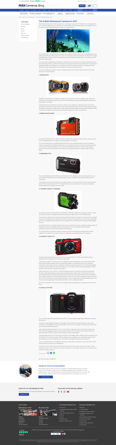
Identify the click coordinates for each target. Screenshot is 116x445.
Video (49, 10)
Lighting (59, 10)
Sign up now (24, 394)
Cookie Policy (83, 424)
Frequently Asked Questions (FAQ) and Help (68, 410)
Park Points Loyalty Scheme (67, 413)
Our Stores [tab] (23, 405)
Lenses (27, 10)
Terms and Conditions (85, 419)
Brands (85, 10)
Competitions (24, 37)
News (22, 28)
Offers (70, 10)
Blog (90, 10)
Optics (54, 10)
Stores (95, 1)
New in (94, 10)
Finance (62, 417)
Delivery (62, 415)
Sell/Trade (82, 5)
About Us (82, 407)
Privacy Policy (83, 421)
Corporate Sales (84, 409)
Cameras (22, 10)
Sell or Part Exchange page (51, 372)
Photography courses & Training (88, 417)
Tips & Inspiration (25, 24)
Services (65, 10)
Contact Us (90, 1)
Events (23, 31)
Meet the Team (63, 419)
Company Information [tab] (87, 405)
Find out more (45, 377)
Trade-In (80, 10)
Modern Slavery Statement (86, 422)
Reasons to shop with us (66, 421)
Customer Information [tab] (67, 405)
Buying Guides (25, 35)
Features (23, 33)
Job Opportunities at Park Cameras (86, 414)
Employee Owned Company (87, 411)
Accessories (33, 10)
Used (75, 10)
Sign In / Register (83, 1)
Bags (39, 10)
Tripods (44, 10)
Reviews (23, 26)
